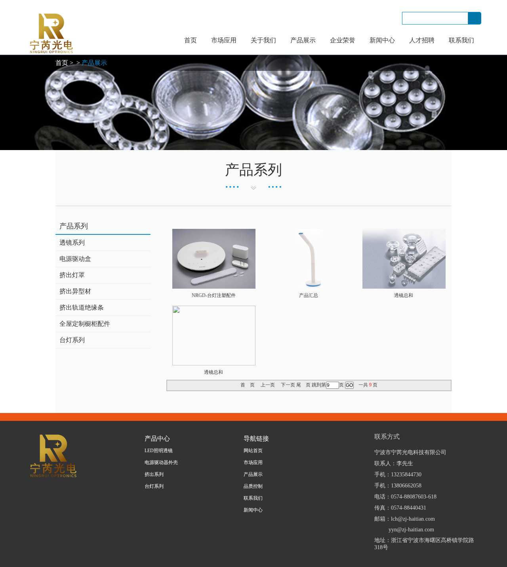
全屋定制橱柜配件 (84, 323)
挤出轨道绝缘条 (81, 307)
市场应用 (223, 40)
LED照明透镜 (159, 450)
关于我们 (263, 40)
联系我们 (461, 40)
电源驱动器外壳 (161, 462)
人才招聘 (422, 40)
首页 (190, 40)
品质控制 (253, 486)
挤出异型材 (75, 291)
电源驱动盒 (75, 258)
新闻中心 (382, 40)
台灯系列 (72, 340)
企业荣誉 (342, 40)
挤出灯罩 (72, 275)
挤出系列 (154, 474)
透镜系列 (72, 242)
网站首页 (253, 450)
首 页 (247, 385)
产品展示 (303, 40)
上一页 (268, 385)
